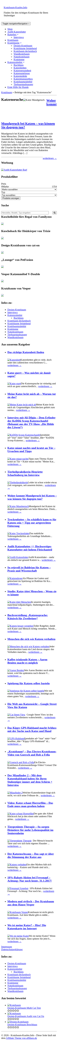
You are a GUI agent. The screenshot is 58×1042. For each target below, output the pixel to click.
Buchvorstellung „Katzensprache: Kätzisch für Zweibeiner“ (27, 617)
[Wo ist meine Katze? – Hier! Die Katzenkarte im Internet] (18, 936)
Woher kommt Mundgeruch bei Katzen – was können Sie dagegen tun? (32, 497)
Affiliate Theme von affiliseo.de (21, 1038)
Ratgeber (12, 34)
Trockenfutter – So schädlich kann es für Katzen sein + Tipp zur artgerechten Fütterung (31, 522)
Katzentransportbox (23, 79)
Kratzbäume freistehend (25, 48)
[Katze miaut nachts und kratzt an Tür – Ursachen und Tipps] (17, 458)
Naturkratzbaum (21, 56)
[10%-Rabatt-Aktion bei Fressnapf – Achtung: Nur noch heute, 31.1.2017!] (17, 888)
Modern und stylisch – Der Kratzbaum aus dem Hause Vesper (30, 903)
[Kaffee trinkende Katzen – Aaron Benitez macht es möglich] (15, 670)
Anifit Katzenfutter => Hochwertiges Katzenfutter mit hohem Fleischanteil (29, 548)
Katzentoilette (20, 76)
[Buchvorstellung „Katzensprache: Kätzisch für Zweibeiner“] (20, 626)
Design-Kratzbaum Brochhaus (22, 1024)
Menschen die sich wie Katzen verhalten (31, 639)
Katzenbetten (20, 67)
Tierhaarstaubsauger (23, 84)
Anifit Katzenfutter (16, 31)
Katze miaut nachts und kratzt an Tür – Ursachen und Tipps (31, 449)
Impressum (6, 946)
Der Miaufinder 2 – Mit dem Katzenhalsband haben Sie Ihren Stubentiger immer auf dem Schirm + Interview (29, 780)
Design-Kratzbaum (23, 45)
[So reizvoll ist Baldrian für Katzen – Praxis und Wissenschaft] (14, 578)
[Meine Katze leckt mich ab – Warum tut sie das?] (21, 404)
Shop (10, 29)
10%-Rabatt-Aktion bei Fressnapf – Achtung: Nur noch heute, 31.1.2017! (29, 879)
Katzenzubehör (15, 62)
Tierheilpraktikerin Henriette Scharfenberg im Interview (25, 473)
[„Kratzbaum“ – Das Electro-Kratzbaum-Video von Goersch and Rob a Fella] (20, 762)
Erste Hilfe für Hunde (18, 87)
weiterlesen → (50, 158)
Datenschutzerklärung (12, 949)
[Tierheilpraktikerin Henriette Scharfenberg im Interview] (17, 482)
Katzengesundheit (22, 70)
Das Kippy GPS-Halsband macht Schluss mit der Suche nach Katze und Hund (31, 729)
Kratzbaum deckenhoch (25, 51)
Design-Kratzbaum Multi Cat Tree (24, 1008)
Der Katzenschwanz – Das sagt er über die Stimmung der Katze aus (30, 855)
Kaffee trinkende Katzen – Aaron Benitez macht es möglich (27, 661)
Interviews (19, 37)
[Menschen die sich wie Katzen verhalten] (28, 646)
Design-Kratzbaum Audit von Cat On (25, 1016)
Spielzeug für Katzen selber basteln (28, 683)
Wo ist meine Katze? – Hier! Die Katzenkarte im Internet (26, 927)
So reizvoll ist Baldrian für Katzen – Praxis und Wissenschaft (29, 569)
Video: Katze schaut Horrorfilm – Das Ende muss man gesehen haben (30, 804)
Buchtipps (19, 65)
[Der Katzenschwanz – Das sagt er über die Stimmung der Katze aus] (16, 864)
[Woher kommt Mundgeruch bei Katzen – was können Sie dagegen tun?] (18, 506)
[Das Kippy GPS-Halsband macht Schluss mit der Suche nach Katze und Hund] (16, 738)
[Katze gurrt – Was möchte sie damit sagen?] (14, 383)
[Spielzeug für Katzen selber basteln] (25, 690)
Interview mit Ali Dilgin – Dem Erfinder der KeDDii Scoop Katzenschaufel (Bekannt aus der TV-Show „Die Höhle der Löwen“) (31, 422)
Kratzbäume (13, 43)
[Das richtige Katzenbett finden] (13, 360)
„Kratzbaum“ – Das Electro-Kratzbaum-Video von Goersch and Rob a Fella (31, 753)
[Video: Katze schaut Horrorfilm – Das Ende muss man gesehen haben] (20, 813)
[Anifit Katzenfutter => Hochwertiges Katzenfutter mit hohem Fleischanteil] (17, 557)
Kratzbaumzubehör (23, 81)
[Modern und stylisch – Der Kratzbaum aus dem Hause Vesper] (17, 912)
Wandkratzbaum (22, 54)
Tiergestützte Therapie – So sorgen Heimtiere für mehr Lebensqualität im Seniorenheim (30, 830)
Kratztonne (19, 59)
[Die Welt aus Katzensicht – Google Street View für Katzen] (16, 714)
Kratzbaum (12, 40)
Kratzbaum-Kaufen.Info (15, 7)
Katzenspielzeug (22, 73)
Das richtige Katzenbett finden (25, 352)
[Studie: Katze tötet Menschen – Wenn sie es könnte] (19, 602)
